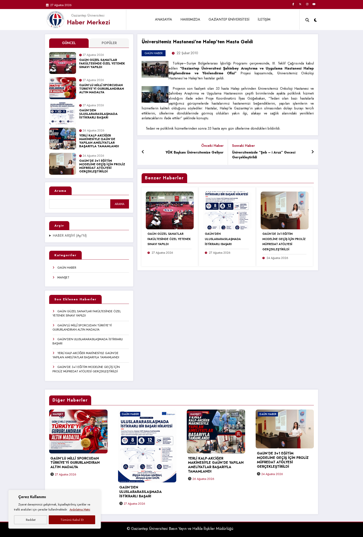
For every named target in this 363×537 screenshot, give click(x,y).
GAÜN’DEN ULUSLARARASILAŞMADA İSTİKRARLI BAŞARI (98, 114)
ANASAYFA (163, 19)
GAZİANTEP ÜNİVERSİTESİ (229, 19)
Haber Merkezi (88, 22)
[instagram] (307, 4)
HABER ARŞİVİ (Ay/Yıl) (70, 235)
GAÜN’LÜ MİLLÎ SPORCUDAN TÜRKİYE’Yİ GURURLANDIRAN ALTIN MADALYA (101, 89)
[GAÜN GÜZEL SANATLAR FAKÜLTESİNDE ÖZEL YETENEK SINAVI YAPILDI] (170, 210)
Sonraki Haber (243, 146)
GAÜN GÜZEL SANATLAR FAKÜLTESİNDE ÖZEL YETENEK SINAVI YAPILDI (102, 63)
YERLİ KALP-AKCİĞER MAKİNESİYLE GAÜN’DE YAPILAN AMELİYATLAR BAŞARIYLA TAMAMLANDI (99, 141)
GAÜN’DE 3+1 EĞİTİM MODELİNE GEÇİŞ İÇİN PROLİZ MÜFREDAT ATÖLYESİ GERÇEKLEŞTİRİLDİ (102, 166)
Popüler (109, 43)
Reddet (31, 520)
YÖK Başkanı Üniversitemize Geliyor (195, 152)
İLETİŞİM (264, 19)
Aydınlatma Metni (80, 509)
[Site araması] (307, 19)
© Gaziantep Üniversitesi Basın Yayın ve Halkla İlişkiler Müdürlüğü (180, 528)
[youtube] (314, 4)
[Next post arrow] (312, 152)
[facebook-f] (293, 4)
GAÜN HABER (66, 267)
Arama (60, 190)
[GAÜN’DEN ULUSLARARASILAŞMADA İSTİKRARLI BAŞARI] (227, 210)
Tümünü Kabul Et (72, 520)
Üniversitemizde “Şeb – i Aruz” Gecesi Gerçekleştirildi (263, 155)
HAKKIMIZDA (190, 19)
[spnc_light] (315, 19)
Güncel (69, 43)
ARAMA (119, 204)
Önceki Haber (212, 146)
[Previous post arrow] (143, 152)
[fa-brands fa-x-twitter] (300, 4)
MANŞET (63, 277)
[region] (54, 509)
